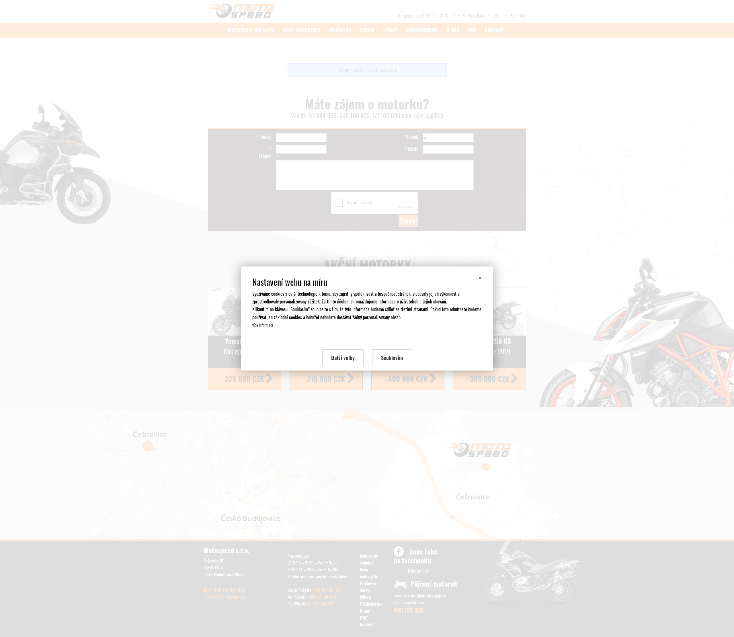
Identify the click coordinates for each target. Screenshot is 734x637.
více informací (262, 325)
